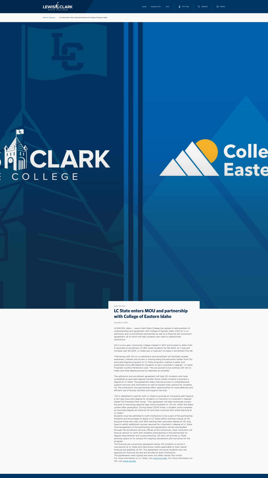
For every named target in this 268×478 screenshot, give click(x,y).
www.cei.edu (129, 461)
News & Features (49, 17)
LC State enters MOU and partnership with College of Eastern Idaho (83, 17)
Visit (167, 6)
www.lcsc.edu (160, 458)
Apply (144, 6)
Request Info (156, 6)
